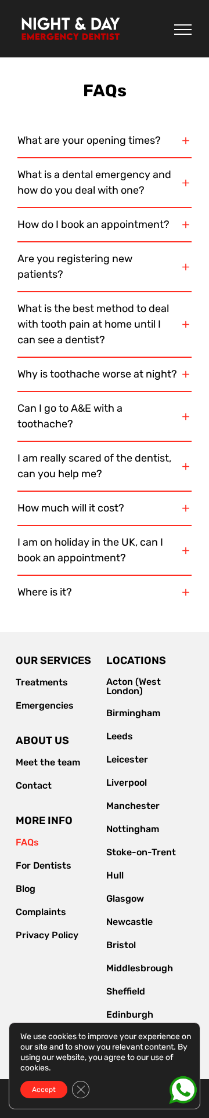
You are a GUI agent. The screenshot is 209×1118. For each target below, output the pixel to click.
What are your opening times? (89, 140)
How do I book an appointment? (93, 224)
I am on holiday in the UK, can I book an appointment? (90, 550)
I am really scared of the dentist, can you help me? (94, 466)
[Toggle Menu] (183, 29)
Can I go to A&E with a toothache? (69, 416)
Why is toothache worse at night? (97, 374)
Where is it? (44, 592)
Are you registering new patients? (74, 266)
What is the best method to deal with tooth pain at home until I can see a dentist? (93, 324)
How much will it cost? (70, 508)
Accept (44, 1090)
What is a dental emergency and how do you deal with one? (94, 182)
